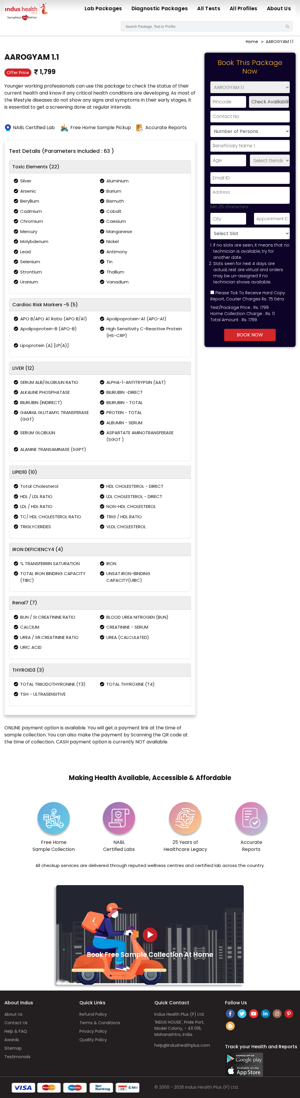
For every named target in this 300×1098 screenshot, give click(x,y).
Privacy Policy (93, 1031)
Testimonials (17, 1057)
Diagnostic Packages (160, 8)
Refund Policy (93, 1014)
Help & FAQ (15, 1031)
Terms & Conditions (99, 1023)
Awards (11, 1040)
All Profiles (244, 8)
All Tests (208, 8)
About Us (279, 8)
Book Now (250, 334)
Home (252, 42)
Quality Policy (93, 1040)
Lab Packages (103, 8)
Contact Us (16, 1023)
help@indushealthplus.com (182, 1045)
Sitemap (13, 1048)
